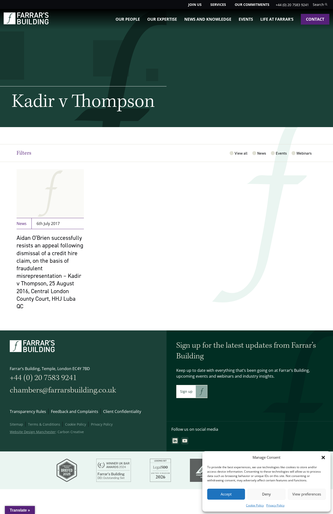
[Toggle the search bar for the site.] (320, 4)
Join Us (195, 4)
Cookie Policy (255, 505)
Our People (128, 19)
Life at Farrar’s (277, 19)
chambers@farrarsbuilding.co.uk (63, 390)
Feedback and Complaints (74, 411)
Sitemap (16, 424)
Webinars (304, 153)
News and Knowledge (207, 19)
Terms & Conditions (44, 424)
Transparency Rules (28, 411)
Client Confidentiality (122, 411)
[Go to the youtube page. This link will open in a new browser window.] (184, 440)
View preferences (306, 494)
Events (246, 19)
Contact (315, 19)
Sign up (186, 391)
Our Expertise (162, 19)
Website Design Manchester (33, 432)
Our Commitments (252, 4)
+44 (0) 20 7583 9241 (292, 4)
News (261, 153)
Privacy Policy (275, 505)
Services (218, 4)
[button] (323, 457)
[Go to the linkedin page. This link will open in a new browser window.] (175, 440)
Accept (226, 494)
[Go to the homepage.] (26, 23)
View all (241, 153)
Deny (266, 494)
